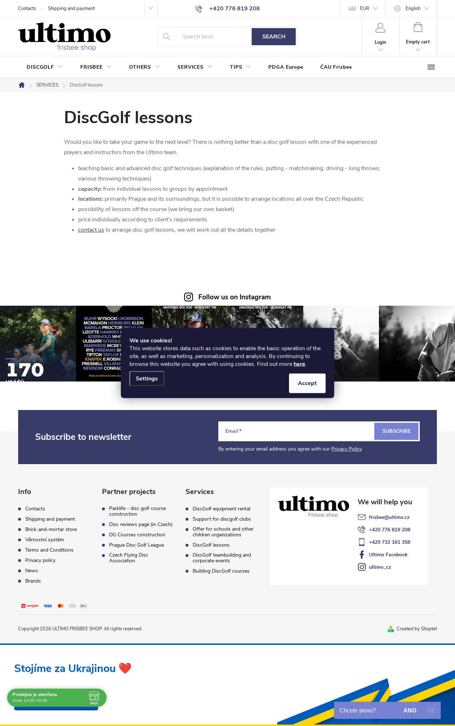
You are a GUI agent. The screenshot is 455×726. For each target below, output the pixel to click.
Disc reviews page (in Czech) (140, 524)
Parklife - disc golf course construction (137, 511)
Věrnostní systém (44, 539)
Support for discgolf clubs (222, 519)
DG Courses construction (137, 535)
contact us (91, 230)
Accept (307, 383)
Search (273, 37)
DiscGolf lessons (211, 545)
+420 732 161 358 (389, 542)
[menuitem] (45, 67)
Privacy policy (40, 560)
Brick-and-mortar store (51, 529)
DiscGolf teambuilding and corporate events (222, 558)
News (31, 570)
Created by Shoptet (417, 629)
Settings (147, 379)
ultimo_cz (380, 567)
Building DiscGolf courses (221, 571)
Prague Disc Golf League (136, 545)
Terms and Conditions (49, 550)
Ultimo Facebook (388, 554)
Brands (33, 581)
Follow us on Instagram (234, 297)
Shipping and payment (71, 8)
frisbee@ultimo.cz (389, 517)
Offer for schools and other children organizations (223, 532)
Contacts (27, 8)
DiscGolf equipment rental (221, 509)
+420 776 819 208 (389, 529)
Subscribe (396, 431)
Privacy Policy (346, 449)
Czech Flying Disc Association (128, 558)
